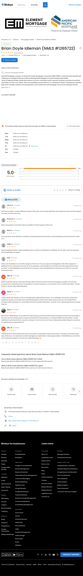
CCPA (44, 564)
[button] (38, 342)
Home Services (20, 526)
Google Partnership (5, 530)
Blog (43, 470)
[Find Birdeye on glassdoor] (57, 554)
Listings (3, 454)
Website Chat (20, 485)
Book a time (45, 464)
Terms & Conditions (8, 564)
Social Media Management (24, 505)
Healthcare (19, 522)
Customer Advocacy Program (67, 492)
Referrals (4, 461)
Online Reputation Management (26, 475)
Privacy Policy (20, 564)
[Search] (45, 4)
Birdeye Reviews (47, 487)
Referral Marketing (21, 482)
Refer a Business (62, 488)
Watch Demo (46, 461)
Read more (5, 87)
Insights (4, 505)
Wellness (18, 545)
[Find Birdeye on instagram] (49, 554)
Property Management (22, 532)
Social (3, 480)
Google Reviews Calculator (66, 465)
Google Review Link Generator (67, 472)
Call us (10, 416)
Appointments (6, 484)
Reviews (4, 457)
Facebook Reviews (21, 495)
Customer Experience (22, 501)
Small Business (20, 454)
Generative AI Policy (54, 564)
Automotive (19, 513)
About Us (45, 454)
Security (28, 564)
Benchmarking (6, 508)
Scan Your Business (63, 475)
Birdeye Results (47, 490)
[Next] (79, 391)
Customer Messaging (22, 479)
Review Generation (21, 472)
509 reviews (18, 52)
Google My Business (22, 492)
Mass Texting (5, 487)
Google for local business (23, 465)
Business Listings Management (25, 498)
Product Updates (47, 477)
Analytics (4, 523)
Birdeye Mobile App (7, 534)
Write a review (75, 5)
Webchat (4, 477)
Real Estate (19, 539)
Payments (4, 490)
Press (43, 474)
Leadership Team (47, 457)
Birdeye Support (62, 485)
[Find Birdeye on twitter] (42, 554)
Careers (44, 480)
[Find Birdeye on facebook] (38, 554)
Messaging (5, 498)
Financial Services (21, 519)
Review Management (22, 469)
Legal (17, 529)
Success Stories (47, 484)
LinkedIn (13, 425)
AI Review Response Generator (67, 469)
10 (35, 342)
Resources (45, 467)
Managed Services (63, 454)
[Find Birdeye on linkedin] (46, 554)
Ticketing (4, 511)
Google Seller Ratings (5, 468)
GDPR (34, 564)
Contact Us (45, 497)
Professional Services (64, 457)
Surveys (3, 502)
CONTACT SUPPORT (71, 554)
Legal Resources (47, 493)
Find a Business (62, 479)
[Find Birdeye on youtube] (54, 554)
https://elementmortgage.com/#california (23, 421)
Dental (17, 516)
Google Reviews (20, 488)
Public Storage (20, 535)
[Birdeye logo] (7, 4)
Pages (3, 464)
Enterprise (18, 457)
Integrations (5, 526)
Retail (17, 542)
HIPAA (39, 564)
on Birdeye (17, 205)
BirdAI (3, 519)
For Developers (62, 482)
